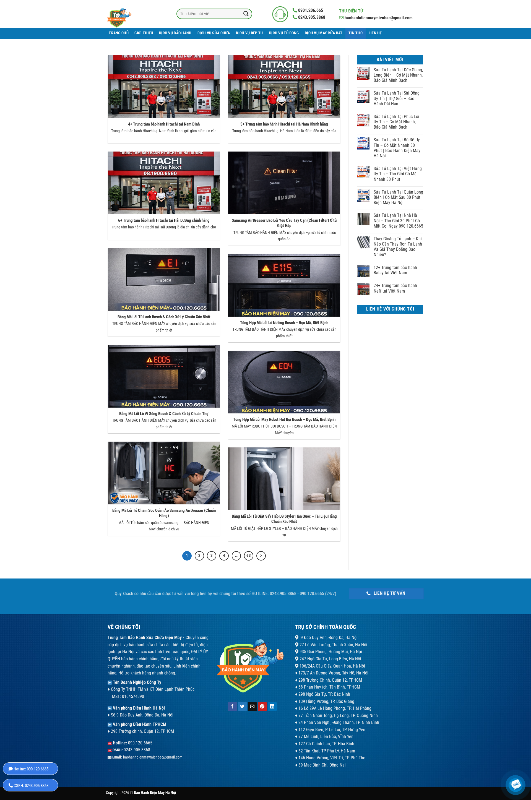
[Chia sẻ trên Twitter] (242, 706)
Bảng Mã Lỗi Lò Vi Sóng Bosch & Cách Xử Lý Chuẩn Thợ (164, 413)
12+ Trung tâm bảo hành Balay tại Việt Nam (395, 270)
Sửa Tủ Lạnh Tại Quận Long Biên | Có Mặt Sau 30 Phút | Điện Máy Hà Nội (398, 197)
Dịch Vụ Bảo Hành (175, 33)
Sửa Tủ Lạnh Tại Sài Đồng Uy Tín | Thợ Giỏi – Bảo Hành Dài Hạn (397, 98)
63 (248, 555)
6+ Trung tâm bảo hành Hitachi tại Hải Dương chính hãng (164, 220)
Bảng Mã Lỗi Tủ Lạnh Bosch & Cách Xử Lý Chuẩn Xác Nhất (164, 316)
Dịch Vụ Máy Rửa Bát (323, 33)
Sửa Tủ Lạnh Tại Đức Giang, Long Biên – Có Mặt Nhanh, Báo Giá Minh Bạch (398, 75)
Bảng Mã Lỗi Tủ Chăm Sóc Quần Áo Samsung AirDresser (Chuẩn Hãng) (164, 513)
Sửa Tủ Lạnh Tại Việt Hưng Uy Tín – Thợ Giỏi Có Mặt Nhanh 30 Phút (398, 174)
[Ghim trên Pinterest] (262, 706)
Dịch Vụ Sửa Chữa (213, 33)
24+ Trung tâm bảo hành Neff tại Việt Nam (395, 288)
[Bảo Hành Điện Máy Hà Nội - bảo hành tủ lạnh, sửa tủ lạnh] (130, 14)
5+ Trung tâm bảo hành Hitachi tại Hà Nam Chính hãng (284, 124)
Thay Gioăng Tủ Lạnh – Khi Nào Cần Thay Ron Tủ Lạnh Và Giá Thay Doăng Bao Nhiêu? (398, 246)
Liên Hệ (375, 33)
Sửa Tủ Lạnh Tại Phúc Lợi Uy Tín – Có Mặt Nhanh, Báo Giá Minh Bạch (396, 122)
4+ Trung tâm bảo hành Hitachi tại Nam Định (164, 124)
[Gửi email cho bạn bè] (252, 706)
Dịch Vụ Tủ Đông (284, 33)
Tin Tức (355, 33)
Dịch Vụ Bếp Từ (249, 33)
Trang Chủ (119, 33)
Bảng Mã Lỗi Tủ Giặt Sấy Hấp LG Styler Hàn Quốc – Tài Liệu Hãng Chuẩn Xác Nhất (284, 519)
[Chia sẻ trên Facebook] (232, 706)
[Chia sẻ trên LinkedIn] (272, 706)
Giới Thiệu (143, 33)
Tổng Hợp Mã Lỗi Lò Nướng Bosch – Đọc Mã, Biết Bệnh (284, 322)
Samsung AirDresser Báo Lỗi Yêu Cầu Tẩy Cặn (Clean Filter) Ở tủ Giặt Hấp (284, 223)
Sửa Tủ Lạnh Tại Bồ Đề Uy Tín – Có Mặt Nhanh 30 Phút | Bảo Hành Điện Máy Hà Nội (397, 147)
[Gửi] (245, 13)
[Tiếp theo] (261, 556)
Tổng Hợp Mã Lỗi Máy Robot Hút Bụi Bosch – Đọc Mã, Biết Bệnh (284, 419)
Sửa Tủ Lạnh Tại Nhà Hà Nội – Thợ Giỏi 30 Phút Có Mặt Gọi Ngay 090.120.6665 (398, 220)
